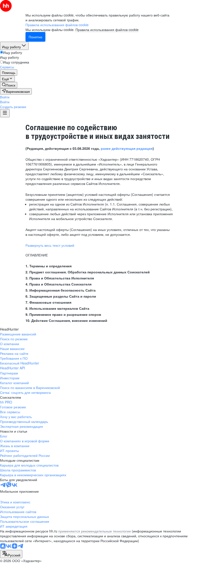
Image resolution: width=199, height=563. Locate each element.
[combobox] (11, 554)
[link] (8, 85)
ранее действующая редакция (127, 148)
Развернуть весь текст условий (49, 245)
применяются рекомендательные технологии (94, 531)
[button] (4, 97)
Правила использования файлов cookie (107, 29)
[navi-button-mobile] (5, 113)
